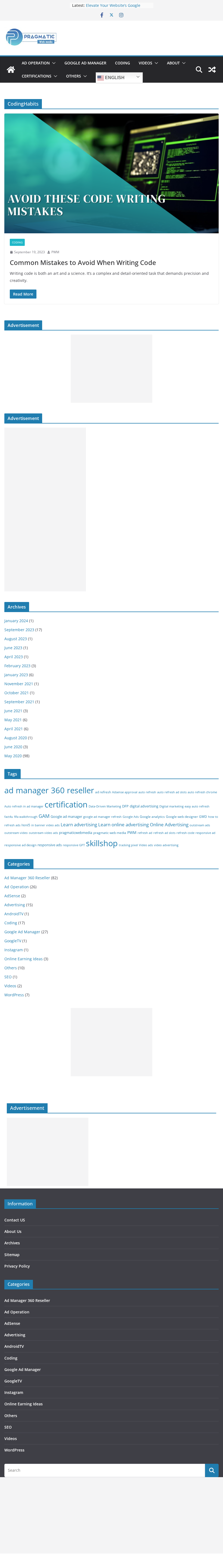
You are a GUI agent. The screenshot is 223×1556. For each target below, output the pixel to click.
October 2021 (16, 692)
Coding (122, 62)
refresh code (185, 833)
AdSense (12, 895)
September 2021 (19, 701)
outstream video (16, 833)
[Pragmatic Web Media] (10, 69)
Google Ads (131, 817)
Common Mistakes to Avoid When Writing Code (83, 262)
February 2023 (17, 665)
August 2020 (15, 737)
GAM (44, 816)
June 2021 (13, 710)
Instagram (13, 949)
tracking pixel (128, 845)
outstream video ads (43, 833)
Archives (12, 1242)
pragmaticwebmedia (75, 832)
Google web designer (182, 816)
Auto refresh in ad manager (24, 806)
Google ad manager (66, 816)
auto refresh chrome (202, 792)
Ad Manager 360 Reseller (27, 877)
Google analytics (152, 816)
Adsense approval (124, 792)
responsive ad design (20, 845)
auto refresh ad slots (172, 792)
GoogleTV (12, 940)
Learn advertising (79, 824)
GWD (203, 816)
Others (73, 76)
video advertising (166, 845)
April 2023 (13, 656)
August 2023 (15, 638)
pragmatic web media (109, 832)
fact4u (8, 817)
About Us (12, 1231)
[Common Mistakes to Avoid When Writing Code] (111, 173)
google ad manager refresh (102, 817)
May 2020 (13, 755)
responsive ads (50, 844)
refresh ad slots (164, 833)
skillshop (102, 843)
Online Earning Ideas (23, 958)
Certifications (36, 76)
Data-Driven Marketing (105, 806)
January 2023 (16, 674)
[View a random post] (212, 69)
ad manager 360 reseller (49, 790)
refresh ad (145, 833)
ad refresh (103, 792)
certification (66, 804)
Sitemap (12, 1254)
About (173, 62)
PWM (55, 252)
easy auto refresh (197, 806)
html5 (25, 825)
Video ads (146, 845)
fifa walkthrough (26, 817)
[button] (53, 63)
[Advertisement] (111, 369)
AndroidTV (13, 913)
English (114, 77)
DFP (125, 806)
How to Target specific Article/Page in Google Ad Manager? (117, 6)
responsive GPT (74, 845)
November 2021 (18, 683)
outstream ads (200, 825)
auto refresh (147, 792)
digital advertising (144, 806)
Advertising (14, 904)
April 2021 (13, 728)
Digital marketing (171, 806)
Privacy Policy (17, 1266)
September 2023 (19, 629)
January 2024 (16, 620)
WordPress (14, 994)
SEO (8, 976)
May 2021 (13, 719)
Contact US (14, 1220)
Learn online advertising (123, 824)
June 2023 (13, 647)
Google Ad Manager (85, 62)
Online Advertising (169, 824)
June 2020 (13, 746)
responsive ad (205, 833)
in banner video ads (45, 825)
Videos (145, 62)
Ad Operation (36, 62)
